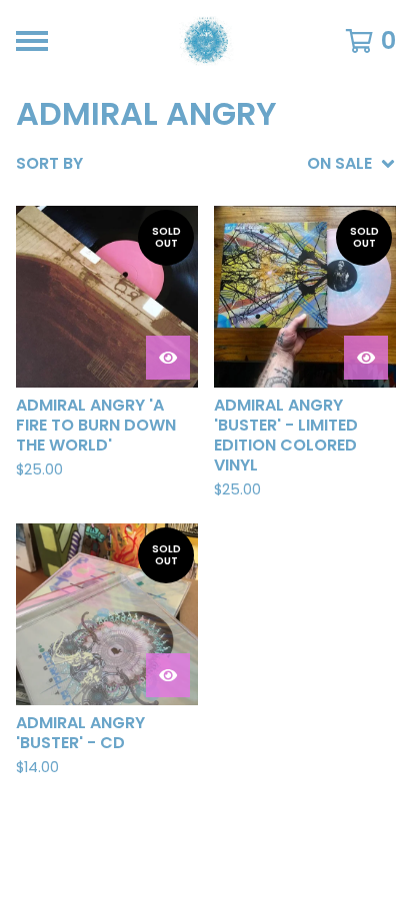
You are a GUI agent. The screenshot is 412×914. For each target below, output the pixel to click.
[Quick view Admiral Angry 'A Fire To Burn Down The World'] (168, 358)
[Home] (206, 41)
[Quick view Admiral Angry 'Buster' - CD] (168, 675)
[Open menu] (32, 41)
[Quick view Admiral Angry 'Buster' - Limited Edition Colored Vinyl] (366, 358)
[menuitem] (206, 164)
